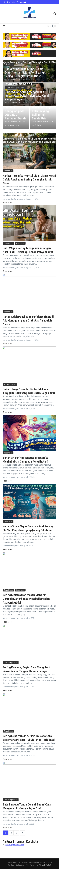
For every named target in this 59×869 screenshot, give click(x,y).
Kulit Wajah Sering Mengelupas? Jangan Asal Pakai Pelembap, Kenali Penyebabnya (27, 95)
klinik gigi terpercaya (14, 844)
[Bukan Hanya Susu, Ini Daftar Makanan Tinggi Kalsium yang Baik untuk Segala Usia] (29, 364)
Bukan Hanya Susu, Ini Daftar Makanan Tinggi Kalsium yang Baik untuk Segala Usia (42, 109)
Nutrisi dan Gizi (10, 384)
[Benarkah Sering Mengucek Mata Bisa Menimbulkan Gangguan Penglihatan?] (29, 433)
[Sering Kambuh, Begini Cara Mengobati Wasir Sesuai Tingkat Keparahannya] (29, 642)
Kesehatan (9, 64)
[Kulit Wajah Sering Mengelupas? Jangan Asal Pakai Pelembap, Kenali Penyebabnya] (29, 223)
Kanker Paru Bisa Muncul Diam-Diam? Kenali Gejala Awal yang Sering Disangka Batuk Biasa (25, 72)
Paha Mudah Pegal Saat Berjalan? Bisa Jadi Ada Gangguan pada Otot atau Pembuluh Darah (28, 320)
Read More (7, 202)
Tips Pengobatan (11, 662)
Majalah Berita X (45, 865)
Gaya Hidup (10, 87)
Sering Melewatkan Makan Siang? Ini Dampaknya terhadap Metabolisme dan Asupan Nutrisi (26, 598)
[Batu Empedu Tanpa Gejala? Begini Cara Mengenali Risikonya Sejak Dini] (29, 780)
